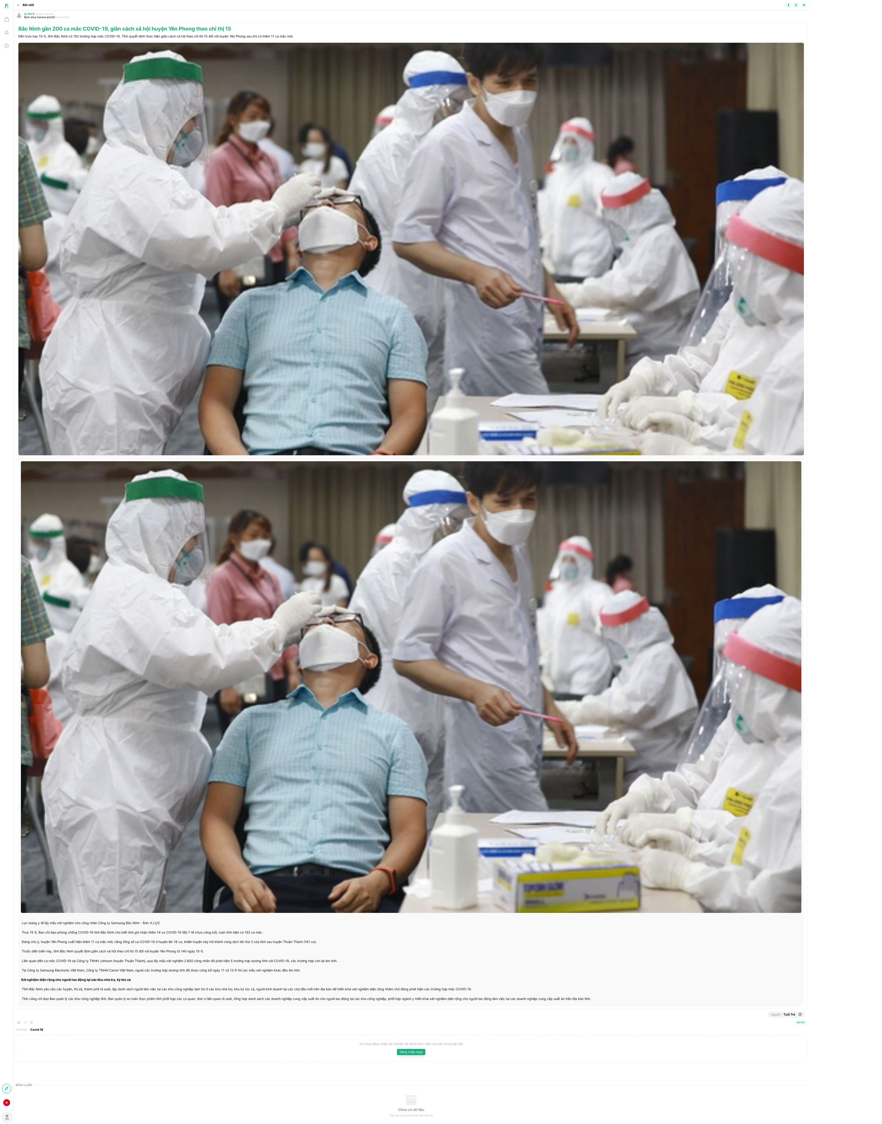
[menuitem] (6, 6)
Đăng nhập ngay (411, 1052)
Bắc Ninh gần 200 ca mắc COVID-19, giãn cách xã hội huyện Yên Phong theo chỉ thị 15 (124, 28)
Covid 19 (36, 1029)
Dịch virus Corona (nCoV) (39, 17)
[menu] (7, 554)
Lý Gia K (29, 13)
